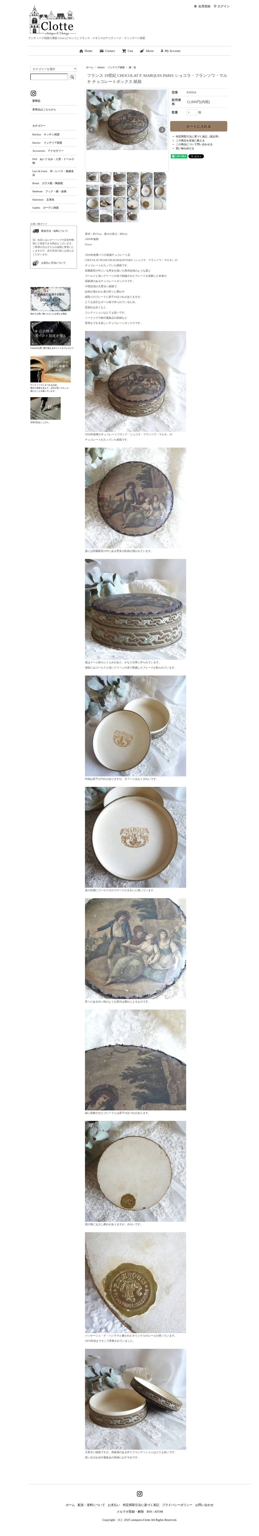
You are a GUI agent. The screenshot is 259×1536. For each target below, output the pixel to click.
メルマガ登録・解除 (130, 1511)
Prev (91, 130)
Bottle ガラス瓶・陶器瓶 (47, 183)
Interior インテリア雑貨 (111, 67)
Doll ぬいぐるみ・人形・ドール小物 (53, 161)
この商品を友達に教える (190, 140)
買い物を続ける (185, 148)
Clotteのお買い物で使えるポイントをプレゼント (52, 348)
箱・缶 (132, 67)
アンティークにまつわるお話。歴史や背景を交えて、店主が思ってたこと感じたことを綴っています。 (49, 388)
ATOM (158, 1511)
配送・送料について (91, 1505)
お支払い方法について (52, 262)
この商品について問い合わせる (194, 144)
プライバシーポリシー (177, 1505)
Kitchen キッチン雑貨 (45, 134)
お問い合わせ (204, 1505)
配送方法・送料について (53, 230)
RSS (149, 1511)
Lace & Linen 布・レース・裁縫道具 (53, 173)
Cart (130, 50)
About (150, 50)
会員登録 (204, 6)
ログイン (224, 6)
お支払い (114, 1505)
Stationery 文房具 (43, 199)
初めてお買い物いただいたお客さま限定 (48, 314)
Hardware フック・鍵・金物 (49, 191)
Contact (110, 50)
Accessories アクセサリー (48, 150)
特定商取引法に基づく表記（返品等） (198, 136)
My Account (172, 50)
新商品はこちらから (44, 109)
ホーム (89, 67)
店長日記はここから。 (40, 422)
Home (88, 50)
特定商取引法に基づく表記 (141, 1505)
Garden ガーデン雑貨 (45, 207)
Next (162, 130)
